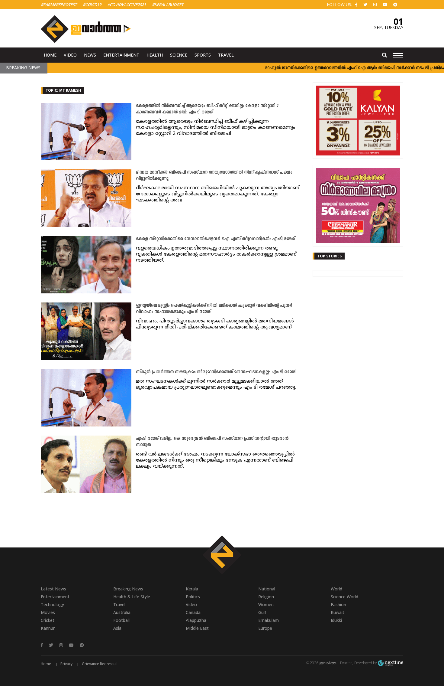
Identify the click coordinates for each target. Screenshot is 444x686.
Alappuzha (196, 620)
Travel (226, 55)
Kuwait (337, 612)
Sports (203, 55)
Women (266, 604)
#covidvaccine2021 (126, 4)
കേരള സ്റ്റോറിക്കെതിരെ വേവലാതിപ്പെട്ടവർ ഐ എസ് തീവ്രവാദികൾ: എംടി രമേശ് (215, 239)
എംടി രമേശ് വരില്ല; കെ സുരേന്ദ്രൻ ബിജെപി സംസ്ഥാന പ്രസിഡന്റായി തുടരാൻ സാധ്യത (212, 442)
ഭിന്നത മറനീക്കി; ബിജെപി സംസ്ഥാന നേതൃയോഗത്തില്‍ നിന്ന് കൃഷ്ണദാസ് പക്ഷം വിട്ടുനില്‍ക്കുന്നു (214, 175)
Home (50, 55)
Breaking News (128, 589)
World (336, 589)
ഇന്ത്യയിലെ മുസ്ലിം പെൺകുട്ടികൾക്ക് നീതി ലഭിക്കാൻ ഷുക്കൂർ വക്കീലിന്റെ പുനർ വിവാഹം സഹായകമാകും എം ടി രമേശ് (214, 308)
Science (178, 55)
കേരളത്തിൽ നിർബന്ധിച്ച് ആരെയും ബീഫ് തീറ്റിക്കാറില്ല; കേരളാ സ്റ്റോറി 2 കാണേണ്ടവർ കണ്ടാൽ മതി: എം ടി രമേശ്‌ (207, 109)
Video (70, 55)
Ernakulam (268, 620)
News (90, 55)
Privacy (66, 663)
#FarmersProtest (59, 4)
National (266, 589)
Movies (48, 612)
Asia (117, 628)
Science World (344, 596)
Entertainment (121, 55)
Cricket (47, 620)
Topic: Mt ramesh (63, 90)
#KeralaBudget (167, 4)
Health (154, 55)
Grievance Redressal (99, 663)
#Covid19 (92, 4)
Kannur (48, 628)
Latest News (53, 589)
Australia (121, 612)
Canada (193, 612)
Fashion (338, 604)
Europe (265, 628)
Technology (52, 604)
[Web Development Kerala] (390, 662)
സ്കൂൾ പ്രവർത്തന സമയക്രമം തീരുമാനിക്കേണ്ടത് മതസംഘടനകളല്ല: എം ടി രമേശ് (215, 372)
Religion (266, 596)
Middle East (197, 628)
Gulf (262, 612)
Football (121, 620)
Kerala (192, 589)
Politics (193, 596)
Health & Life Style (131, 596)
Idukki (336, 620)
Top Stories (329, 256)
